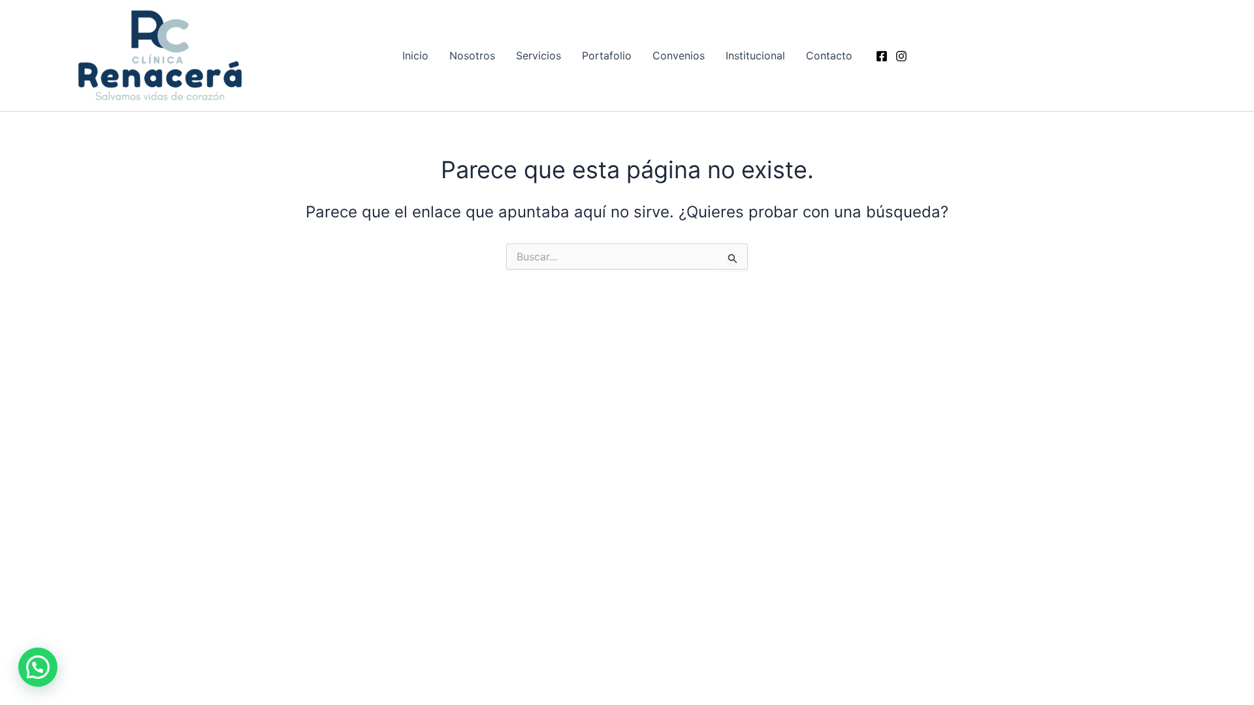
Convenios (678, 55)
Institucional (755, 55)
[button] (37, 667)
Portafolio (607, 55)
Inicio (415, 55)
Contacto (829, 55)
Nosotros (472, 55)
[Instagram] (901, 56)
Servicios (538, 55)
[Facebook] (882, 56)
